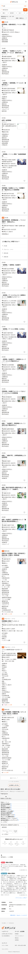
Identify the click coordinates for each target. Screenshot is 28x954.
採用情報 (17, 940)
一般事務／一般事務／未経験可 (11, 265)
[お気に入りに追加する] (24, 44)
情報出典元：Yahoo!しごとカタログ (18, 915)
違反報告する (24, 870)
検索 (25, 9)
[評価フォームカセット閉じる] (26, 839)
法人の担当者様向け (6, 935)
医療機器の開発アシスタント (10, 621)
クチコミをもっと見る (20, 897)
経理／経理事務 (6, 120)
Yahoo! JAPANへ (5, 949)
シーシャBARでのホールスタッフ (12, 649)
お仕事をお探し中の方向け (7, 933)
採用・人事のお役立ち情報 (20, 945)
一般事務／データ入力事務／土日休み (13, 329)
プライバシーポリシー (19, 935)
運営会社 (17, 937)
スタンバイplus (5, 945)
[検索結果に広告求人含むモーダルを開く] (5, 18)
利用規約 (17, 933)
